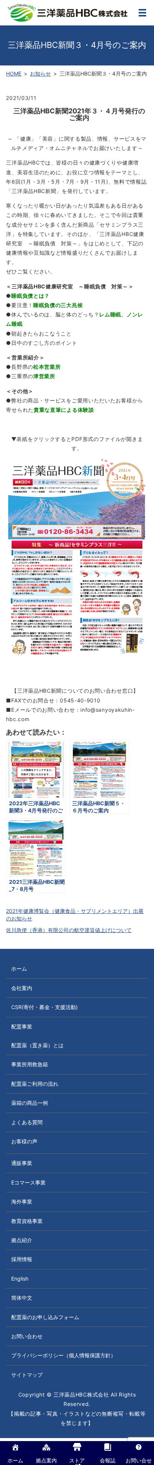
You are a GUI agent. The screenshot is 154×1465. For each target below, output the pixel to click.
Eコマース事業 (28, 1182)
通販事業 (21, 1163)
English (19, 1278)
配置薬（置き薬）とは (37, 1045)
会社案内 (21, 988)
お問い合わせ (27, 1336)
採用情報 (21, 1259)
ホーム (19, 968)
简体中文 (21, 1297)
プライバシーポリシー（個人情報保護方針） (63, 1355)
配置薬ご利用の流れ (34, 1084)
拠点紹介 (21, 1240)
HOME (13, 73)
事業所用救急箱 (29, 1064)
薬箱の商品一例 (29, 1103)
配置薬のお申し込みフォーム (45, 1317)
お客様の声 (24, 1141)
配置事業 (21, 1026)
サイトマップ (27, 1374)
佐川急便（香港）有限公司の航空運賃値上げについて (69, 930)
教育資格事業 (27, 1221)
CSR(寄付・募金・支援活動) (44, 1007)
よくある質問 (27, 1122)
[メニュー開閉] (142, 12)
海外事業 (21, 1201)
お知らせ (40, 73)
